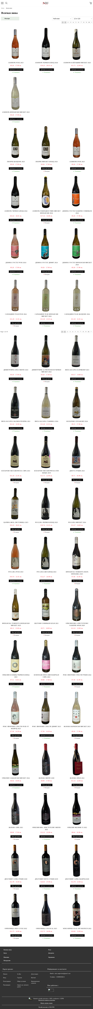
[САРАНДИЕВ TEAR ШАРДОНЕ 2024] (76, 295)
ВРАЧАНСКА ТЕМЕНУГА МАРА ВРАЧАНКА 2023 (77, 573)
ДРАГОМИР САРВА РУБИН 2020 (16, 879)
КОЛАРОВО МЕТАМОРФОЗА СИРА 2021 (15, 471)
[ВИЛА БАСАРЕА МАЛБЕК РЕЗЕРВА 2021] (15, 403)
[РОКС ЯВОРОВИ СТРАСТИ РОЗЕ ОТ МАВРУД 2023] (15, 708)
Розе (49, 949)
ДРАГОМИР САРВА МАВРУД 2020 (77, 879)
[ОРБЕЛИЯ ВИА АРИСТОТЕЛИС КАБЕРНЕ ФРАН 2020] (76, 605)
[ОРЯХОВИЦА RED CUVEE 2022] (15, 910)
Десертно (51, 953)
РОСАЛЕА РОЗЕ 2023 (15, 572)
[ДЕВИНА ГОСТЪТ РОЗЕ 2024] (15, 244)
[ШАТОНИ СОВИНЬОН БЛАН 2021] (46, 605)
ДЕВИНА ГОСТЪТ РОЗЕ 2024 (16, 262)
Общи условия (21, 981)
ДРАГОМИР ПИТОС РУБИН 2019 (46, 879)
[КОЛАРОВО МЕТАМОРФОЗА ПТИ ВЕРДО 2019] (46, 452)
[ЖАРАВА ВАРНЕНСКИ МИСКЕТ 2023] (76, 708)
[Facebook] (49, 980)
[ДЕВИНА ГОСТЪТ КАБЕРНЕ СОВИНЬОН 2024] (76, 192)
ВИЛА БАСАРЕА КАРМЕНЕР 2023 (77, 370)
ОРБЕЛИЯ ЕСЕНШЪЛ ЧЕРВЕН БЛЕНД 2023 (15, 676)
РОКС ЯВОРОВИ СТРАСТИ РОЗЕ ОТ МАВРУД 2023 (16, 727)
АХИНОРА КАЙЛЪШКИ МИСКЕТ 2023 (77, 62)
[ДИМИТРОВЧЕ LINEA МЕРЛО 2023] (15, 351)
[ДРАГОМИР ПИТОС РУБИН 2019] (46, 860)
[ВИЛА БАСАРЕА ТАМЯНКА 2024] (46, 403)
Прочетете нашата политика (46, 1000)
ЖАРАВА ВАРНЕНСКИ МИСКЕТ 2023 (77, 726)
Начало (5, 974)
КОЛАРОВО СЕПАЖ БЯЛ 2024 (77, 421)
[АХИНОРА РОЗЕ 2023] (15, 44)
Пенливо (6, 957)
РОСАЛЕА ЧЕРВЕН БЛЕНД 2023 (46, 522)
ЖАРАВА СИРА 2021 (16, 827)
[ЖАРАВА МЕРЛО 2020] (46, 759)
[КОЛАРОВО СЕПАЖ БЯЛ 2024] (76, 403)
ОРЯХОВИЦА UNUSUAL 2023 (46, 928)
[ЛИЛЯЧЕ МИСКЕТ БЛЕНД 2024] (46, 143)
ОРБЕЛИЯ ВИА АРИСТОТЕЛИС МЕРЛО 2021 (46, 828)
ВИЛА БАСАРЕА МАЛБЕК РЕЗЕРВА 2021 (15, 421)
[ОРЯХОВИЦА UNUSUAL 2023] (46, 910)
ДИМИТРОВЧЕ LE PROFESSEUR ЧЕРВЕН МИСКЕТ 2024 (46, 371)
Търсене (19, 977)
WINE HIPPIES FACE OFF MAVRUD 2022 (77, 928)
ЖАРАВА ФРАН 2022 (77, 778)
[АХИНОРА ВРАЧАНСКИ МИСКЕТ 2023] (15, 93)
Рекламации (6, 985)
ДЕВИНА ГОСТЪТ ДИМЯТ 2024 (46, 262)
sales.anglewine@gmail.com (62, 973)
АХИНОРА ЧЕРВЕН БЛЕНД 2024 (46, 62)
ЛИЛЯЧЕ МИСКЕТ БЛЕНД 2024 (46, 161)
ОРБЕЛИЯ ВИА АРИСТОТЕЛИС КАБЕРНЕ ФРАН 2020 (77, 624)
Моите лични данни (46, 1003)
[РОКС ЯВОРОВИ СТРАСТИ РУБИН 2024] (76, 656)
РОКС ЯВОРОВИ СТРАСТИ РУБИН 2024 (77, 675)
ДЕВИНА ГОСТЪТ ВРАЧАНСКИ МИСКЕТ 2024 (77, 263)
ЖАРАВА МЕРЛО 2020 (46, 778)
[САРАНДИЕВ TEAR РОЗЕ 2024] (15, 295)
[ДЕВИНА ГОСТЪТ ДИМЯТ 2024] (46, 244)
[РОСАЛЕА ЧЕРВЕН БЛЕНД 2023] (46, 504)
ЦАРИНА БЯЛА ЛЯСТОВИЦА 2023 (16, 522)
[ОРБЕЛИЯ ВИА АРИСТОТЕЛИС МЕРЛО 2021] (46, 809)
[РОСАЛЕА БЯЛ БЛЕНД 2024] (46, 553)
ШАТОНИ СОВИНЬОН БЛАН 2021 (46, 623)
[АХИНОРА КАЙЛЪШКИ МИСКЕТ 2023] (76, 44)
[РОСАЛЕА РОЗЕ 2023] (15, 553)
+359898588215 (60, 977)
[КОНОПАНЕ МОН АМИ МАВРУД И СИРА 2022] (46, 656)
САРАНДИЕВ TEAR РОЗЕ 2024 (16, 314)
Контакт (33, 977)
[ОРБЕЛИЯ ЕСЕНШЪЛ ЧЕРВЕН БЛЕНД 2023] (15, 656)
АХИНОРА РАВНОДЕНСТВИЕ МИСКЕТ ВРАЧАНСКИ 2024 (46, 212)
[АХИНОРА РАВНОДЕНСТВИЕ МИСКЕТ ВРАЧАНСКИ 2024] (46, 192)
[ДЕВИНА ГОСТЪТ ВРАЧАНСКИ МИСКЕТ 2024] (76, 244)
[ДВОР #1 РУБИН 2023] (76, 452)
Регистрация (7, 981)
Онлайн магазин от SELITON (46, 1007)
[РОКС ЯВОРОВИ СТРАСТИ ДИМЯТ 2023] (46, 708)
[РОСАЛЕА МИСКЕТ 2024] (76, 504)
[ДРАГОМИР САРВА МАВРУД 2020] (76, 860)
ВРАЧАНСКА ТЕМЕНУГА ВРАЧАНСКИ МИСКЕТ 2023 (16, 624)
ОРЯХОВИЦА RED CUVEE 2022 (16, 928)
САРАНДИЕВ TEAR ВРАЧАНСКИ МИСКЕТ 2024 (46, 315)
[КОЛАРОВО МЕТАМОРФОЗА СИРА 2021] (15, 452)
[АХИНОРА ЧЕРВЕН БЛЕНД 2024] (46, 44)
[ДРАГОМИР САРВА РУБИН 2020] (15, 860)
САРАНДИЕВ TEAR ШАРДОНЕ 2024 (77, 314)
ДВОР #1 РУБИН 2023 (77, 471)
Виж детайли (46, 168)
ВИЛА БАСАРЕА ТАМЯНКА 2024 (46, 421)
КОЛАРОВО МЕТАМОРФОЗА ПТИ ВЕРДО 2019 (46, 472)
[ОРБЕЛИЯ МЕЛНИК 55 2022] (76, 809)
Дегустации (34, 974)
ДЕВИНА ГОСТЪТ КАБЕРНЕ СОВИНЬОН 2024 (77, 212)
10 (89, 22)
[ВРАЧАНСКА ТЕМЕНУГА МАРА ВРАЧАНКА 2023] (76, 553)
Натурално (7, 960)
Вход (4, 977)
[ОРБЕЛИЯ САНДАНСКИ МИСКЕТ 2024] (15, 759)
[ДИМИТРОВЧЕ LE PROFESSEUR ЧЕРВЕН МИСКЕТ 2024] (46, 351)
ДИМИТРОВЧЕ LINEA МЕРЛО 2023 (16, 370)
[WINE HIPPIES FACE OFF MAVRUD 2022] (76, 910)
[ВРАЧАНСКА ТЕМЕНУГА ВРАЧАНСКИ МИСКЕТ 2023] (15, 605)
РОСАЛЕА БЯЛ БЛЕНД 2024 (46, 572)
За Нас (19, 974)
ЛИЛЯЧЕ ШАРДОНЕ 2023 (16, 161)
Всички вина (8, 949)
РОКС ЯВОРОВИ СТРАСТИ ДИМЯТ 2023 (46, 726)
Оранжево (51, 957)
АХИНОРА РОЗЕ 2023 (16, 62)
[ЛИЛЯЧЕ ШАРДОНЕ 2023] (15, 142)
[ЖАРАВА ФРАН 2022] (76, 759)
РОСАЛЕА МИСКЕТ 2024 (77, 522)
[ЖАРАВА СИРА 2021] (15, 809)
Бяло (5, 953)
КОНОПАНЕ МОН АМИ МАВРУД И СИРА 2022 (46, 676)
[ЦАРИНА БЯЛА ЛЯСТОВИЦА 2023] (15, 504)
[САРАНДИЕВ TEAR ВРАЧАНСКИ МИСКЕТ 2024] (46, 295)
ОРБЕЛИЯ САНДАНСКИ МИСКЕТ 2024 (16, 778)
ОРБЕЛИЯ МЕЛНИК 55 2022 (77, 827)
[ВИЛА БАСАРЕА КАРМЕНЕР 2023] (76, 351)
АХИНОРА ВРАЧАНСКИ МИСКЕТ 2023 (16, 112)
